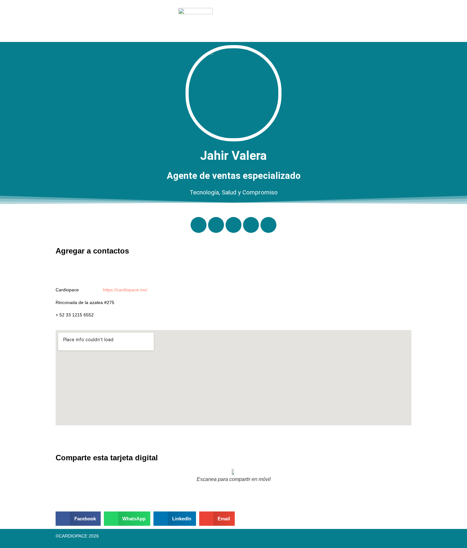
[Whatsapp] (198, 225)
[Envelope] (233, 225)
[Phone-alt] (216, 225)
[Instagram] (251, 225)
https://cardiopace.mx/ (125, 289)
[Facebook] (268, 225)
